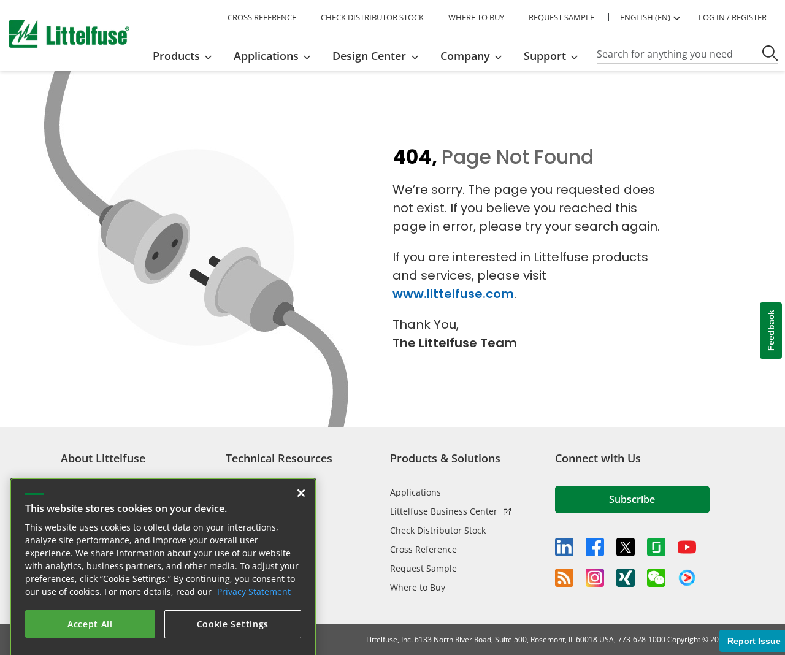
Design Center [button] (369, 55)
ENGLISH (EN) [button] (645, 17)
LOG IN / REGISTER (733, 17)
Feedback (771, 330)
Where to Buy (417, 587)
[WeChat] (656, 578)
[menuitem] (186, 56)
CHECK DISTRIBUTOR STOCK (372, 17)
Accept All (90, 607)
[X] (625, 547)
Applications (415, 492)
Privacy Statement (254, 575)
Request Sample (423, 568)
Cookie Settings (233, 607)
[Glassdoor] (656, 547)
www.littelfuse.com (453, 293)
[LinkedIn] (564, 547)
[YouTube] (687, 547)
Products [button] (176, 55)
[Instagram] (595, 578)
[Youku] (687, 578)
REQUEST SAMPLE (561, 17)
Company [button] (465, 55)
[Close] (301, 476)
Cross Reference (423, 549)
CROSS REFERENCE (262, 17)
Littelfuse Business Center (443, 511)
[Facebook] (595, 547)
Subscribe (632, 499)
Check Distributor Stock (438, 530)
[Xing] (625, 578)
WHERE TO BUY (476, 17)
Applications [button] (266, 55)
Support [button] (545, 55)
